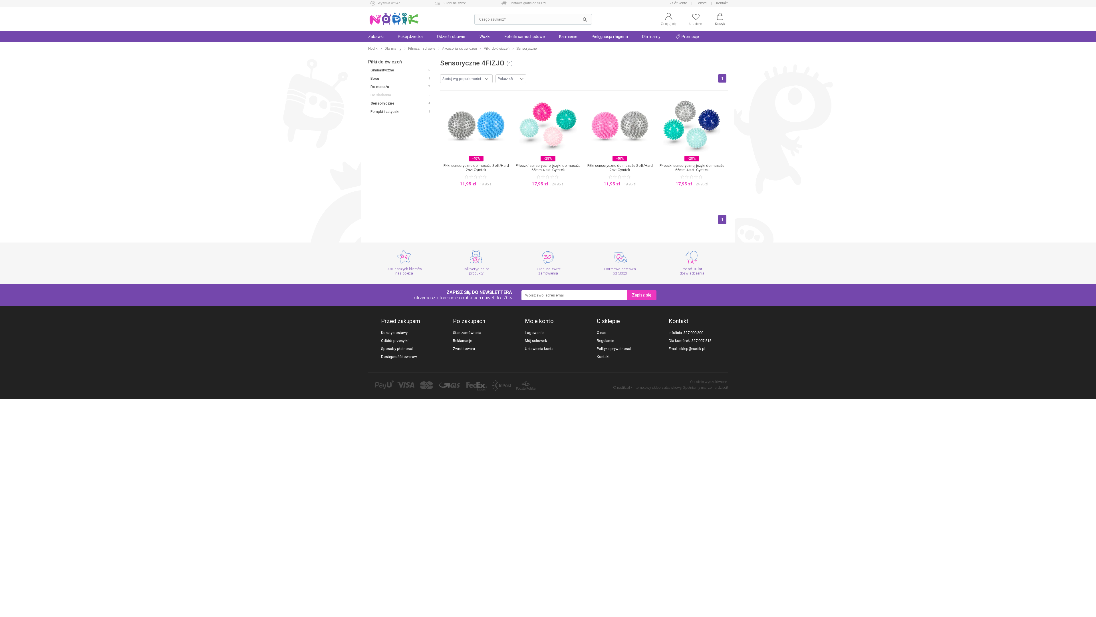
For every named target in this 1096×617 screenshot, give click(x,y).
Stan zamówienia (467, 332)
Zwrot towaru (464, 348)
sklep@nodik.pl (692, 348)
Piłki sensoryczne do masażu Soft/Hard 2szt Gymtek (476, 167)
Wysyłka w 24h (389, 3)
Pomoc (701, 3)
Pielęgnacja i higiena (610, 36)
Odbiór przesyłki (394, 340)
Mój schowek (536, 340)
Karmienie (568, 36)
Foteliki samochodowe (525, 36)
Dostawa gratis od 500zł (527, 3)
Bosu (374, 78)
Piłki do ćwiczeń (385, 62)
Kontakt (722, 3)
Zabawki (376, 36)
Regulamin (605, 340)
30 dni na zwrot (454, 3)
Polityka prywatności (614, 348)
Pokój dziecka (410, 36)
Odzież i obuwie (451, 36)
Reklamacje (462, 340)
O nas (601, 332)
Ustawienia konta (539, 348)
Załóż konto (678, 3)
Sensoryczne (382, 103)
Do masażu (379, 87)
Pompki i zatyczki (384, 111)
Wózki (485, 36)
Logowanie (534, 332)
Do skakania (380, 95)
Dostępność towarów (399, 356)
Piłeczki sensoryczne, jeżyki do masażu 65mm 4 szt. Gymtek (548, 167)
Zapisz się (641, 295)
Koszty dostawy (394, 332)
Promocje (690, 36)
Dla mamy (651, 36)
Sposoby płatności (397, 348)
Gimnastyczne (382, 70)
